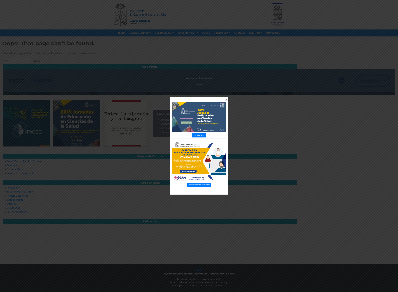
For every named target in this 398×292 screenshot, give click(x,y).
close (226, 99)
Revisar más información (199, 184)
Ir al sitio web (199, 135)
